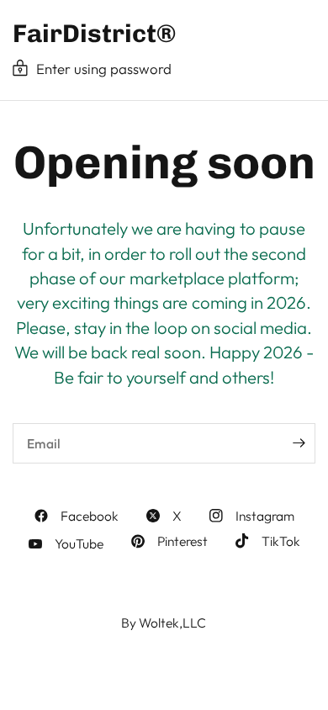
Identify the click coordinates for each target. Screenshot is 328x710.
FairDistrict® (94, 33)
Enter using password (104, 68)
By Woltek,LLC (163, 622)
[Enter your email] (298, 443)
